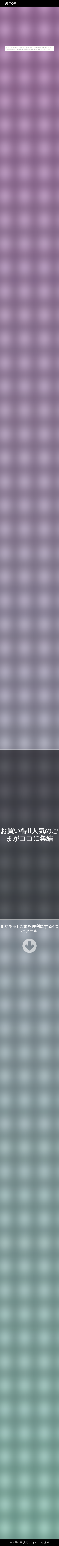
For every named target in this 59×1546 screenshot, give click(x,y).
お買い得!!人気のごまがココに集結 (30, 1542)
